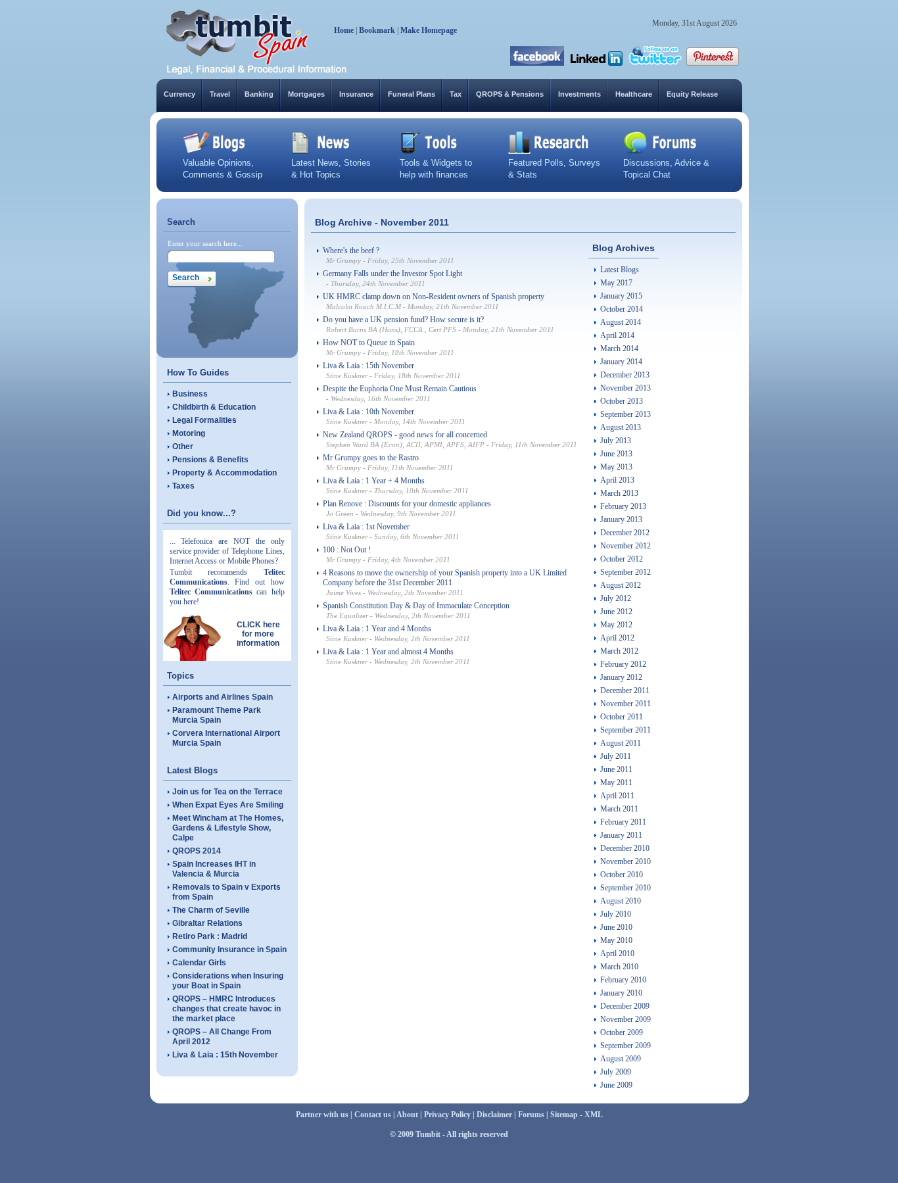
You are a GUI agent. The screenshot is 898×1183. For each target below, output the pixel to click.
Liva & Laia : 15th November (225, 1054)
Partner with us (322, 1114)
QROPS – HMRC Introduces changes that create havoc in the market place (226, 1008)
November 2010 (625, 861)
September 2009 (625, 1045)
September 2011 (625, 730)
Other (182, 446)
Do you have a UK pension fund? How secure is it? (403, 319)
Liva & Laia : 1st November (366, 526)
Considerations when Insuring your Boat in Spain (227, 980)
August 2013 (620, 427)
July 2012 (615, 598)
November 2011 (625, 703)
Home (344, 30)
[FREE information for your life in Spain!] (256, 72)
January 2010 (621, 993)
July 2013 (615, 440)
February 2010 (623, 979)
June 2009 (616, 1085)
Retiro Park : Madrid (209, 936)
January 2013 (621, 519)
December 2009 (625, 1006)
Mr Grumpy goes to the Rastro (371, 457)
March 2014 (619, 348)
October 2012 (621, 559)
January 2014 (621, 361)
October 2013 (621, 401)
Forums (531, 1114)
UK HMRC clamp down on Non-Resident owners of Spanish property (433, 296)
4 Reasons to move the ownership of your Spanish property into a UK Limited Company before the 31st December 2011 (445, 577)
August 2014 (620, 322)
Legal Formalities (204, 420)
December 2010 (625, 848)
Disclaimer (494, 1114)
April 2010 (617, 953)
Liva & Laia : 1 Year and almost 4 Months (388, 651)
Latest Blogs (619, 269)
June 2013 (616, 453)
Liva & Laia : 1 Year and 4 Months (377, 628)
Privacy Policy (447, 1114)
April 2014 (617, 335)
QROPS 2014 (196, 851)
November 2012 (625, 545)
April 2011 (617, 795)
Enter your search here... (205, 243)
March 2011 (619, 808)
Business (190, 393)
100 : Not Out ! (347, 549)
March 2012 (619, 651)
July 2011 (615, 756)
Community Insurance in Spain (229, 949)
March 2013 (619, 493)
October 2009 (621, 1032)
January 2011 (621, 835)
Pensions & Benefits (210, 459)
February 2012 (623, 664)
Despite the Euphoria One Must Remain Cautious (400, 388)
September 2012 (625, 572)
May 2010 (616, 940)
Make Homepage (428, 30)
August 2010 (620, 900)
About (407, 1114)
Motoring (188, 433)
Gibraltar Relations (207, 923)
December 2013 (625, 374)
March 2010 (619, 966)
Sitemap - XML (576, 1114)
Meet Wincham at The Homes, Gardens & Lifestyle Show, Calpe (227, 827)
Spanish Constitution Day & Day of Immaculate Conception (416, 605)
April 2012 (617, 637)
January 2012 (621, 677)
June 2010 (616, 927)
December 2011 (625, 690)
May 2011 (616, 782)
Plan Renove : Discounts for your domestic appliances (407, 503)
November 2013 (625, 388)
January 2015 (621, 296)
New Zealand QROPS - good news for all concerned (405, 434)
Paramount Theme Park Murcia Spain (216, 715)
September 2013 (625, 414)
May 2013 (616, 466)
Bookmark (377, 30)
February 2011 (623, 822)
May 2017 (616, 282)
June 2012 (616, 611)
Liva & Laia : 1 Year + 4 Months (374, 480)
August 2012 (620, 585)
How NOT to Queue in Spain (369, 342)
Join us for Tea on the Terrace (227, 791)
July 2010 (615, 914)
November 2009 (625, 1019)
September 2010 (625, 887)
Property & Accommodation (224, 472)
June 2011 (616, 769)
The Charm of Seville (211, 910)
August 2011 (620, 743)
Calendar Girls (199, 962)
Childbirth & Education (214, 407)
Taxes (183, 486)
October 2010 (621, 874)
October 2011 (621, 716)
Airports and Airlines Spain (222, 697)
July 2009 (615, 1071)
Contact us (372, 1114)
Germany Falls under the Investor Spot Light (392, 273)
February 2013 (623, 506)
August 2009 (620, 1058)
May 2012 (616, 624)
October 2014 (621, 309)
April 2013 (617, 480)
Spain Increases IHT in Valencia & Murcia (214, 869)
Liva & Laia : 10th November (368, 411)
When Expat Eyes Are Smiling (227, 804)
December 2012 (625, 532)
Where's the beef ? (351, 250)
